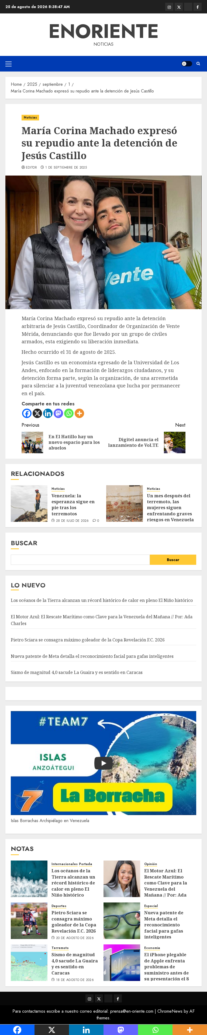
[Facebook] (27, 413)
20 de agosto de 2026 (75, 938)
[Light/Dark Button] (186, 63)
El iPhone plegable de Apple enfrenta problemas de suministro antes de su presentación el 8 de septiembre (166, 970)
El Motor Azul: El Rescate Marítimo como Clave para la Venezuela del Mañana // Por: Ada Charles (165, 886)
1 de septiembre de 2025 (66, 168)
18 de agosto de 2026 (75, 980)
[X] (37, 413)
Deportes (58, 906)
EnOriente (104, 31)
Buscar (24, 543)
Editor (31, 168)
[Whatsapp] (69, 413)
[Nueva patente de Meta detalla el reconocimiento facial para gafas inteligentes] (122, 920)
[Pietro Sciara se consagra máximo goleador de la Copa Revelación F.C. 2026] (29, 920)
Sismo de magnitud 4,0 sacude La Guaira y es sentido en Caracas (77, 672)
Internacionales (64, 864)
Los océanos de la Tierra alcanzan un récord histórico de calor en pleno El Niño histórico (102, 600)
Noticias (30, 117)
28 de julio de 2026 (72, 521)
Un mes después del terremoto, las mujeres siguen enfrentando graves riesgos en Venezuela (170, 508)
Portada (85, 864)
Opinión (150, 864)
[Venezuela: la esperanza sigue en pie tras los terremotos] (29, 503)
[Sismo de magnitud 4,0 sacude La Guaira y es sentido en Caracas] (29, 962)
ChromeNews (169, 1011)
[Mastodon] (58, 413)
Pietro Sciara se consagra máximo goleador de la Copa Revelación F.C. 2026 (88, 640)
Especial (151, 906)
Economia (152, 948)
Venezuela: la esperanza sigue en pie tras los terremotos (73, 505)
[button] (8, 63)
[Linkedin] (48, 413)
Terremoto (60, 948)
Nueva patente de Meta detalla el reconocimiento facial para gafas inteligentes (92, 656)
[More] (79, 413)
